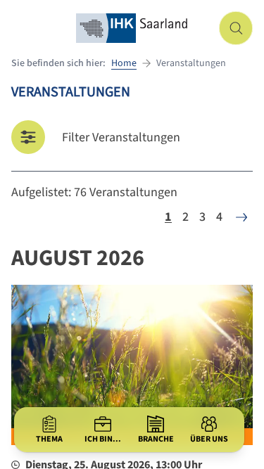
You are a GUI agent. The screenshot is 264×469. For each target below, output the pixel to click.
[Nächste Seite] (241, 217)
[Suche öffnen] (236, 28)
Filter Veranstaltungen (121, 137)
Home (124, 63)
